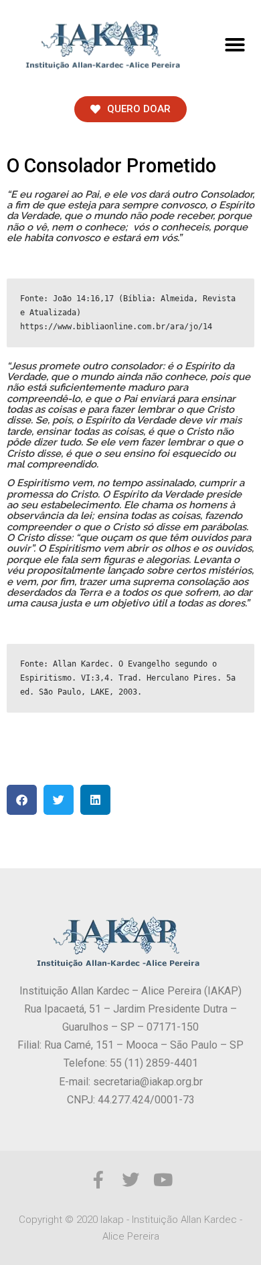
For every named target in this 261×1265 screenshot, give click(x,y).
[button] (235, 45)
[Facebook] (98, 1179)
